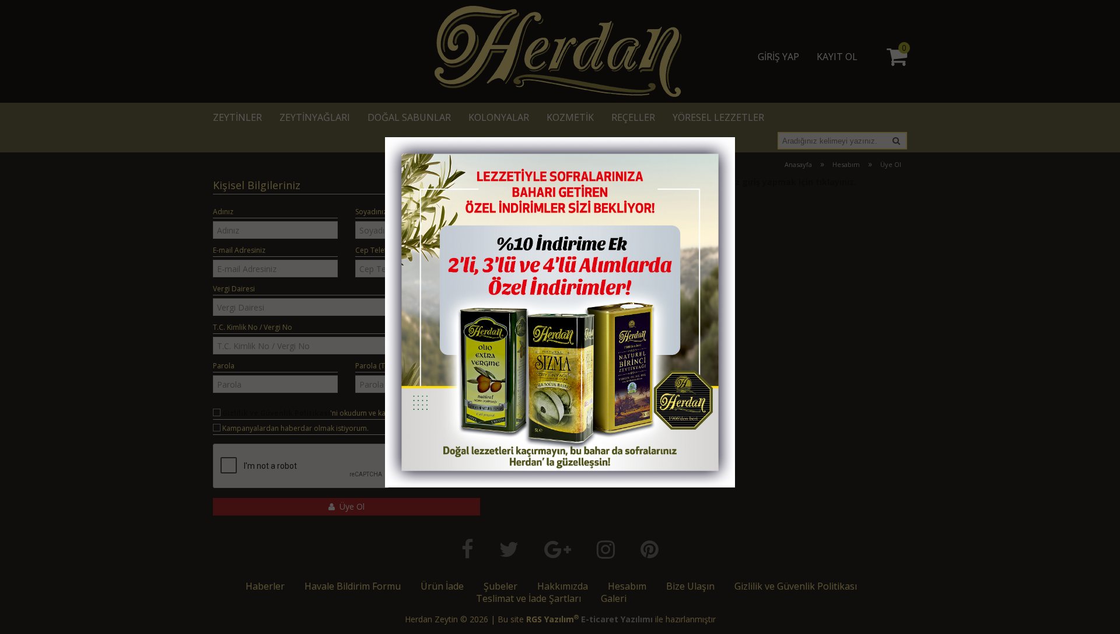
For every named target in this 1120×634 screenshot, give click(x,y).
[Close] (714, 149)
